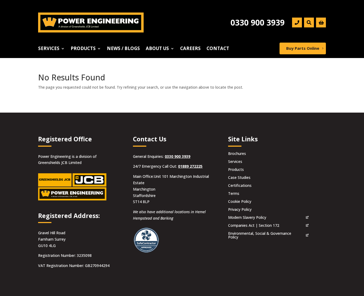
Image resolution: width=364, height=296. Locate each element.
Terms (233, 194)
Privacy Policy (240, 210)
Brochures (237, 154)
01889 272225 (190, 166)
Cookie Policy (239, 202)
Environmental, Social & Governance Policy (259, 236)
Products (83, 49)
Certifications (240, 186)
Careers (190, 49)
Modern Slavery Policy (247, 218)
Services (48, 49)
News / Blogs (123, 49)
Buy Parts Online (302, 48)
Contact (218, 49)
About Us (157, 49)
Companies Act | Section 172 (253, 226)
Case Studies (239, 178)
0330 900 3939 (177, 156)
